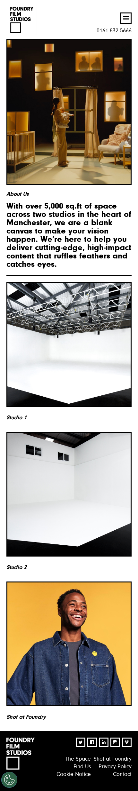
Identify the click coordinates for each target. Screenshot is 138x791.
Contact (122, 774)
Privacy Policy (115, 766)
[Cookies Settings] (9, 780)
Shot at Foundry (113, 758)
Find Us (82, 766)
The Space (78, 758)
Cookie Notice (73, 774)
